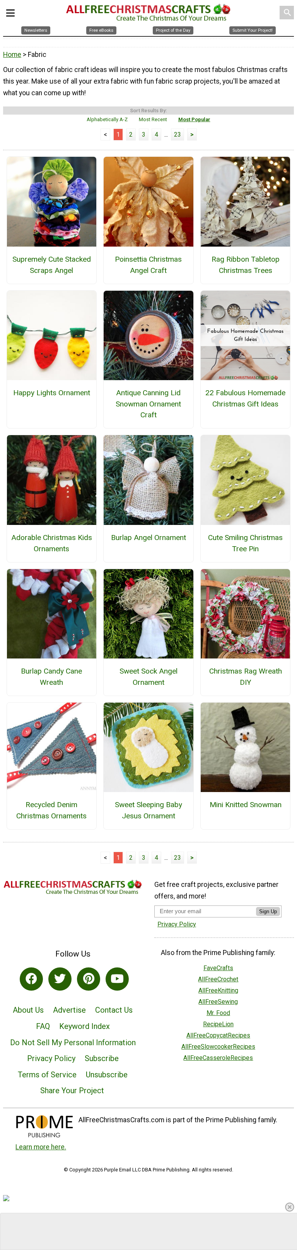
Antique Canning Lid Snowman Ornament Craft (148, 404)
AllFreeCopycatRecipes (218, 1035)
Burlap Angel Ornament (148, 537)
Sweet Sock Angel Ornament (148, 677)
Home (12, 54)
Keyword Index (84, 1026)
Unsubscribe (107, 1074)
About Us (28, 1010)
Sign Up (268, 911)
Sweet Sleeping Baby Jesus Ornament (148, 810)
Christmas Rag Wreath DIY (245, 677)
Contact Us (114, 1010)
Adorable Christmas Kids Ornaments (51, 543)
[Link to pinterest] (88, 979)
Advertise (69, 1010)
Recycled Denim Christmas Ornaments (51, 810)
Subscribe (102, 1058)
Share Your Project (72, 1090)
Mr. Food (218, 1013)
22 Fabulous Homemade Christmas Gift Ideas (245, 398)
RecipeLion (218, 1024)
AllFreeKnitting (218, 990)
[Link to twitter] (60, 979)
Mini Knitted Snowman (246, 804)
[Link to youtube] (117, 979)
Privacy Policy (51, 1058)
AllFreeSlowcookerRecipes (218, 1046)
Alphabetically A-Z (107, 119)
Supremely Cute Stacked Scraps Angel (51, 265)
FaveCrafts (218, 968)
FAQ (43, 1026)
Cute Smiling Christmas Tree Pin (245, 543)
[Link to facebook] (31, 979)
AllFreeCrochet (218, 979)
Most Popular (194, 119)
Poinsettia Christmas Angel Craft (148, 265)
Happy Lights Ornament (51, 392)
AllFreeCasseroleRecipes (218, 1057)
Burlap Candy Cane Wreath (51, 677)
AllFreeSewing (218, 1001)
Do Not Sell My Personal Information (73, 1042)
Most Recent (153, 119)
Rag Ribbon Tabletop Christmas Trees (246, 265)
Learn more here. (40, 1147)
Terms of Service (47, 1074)
